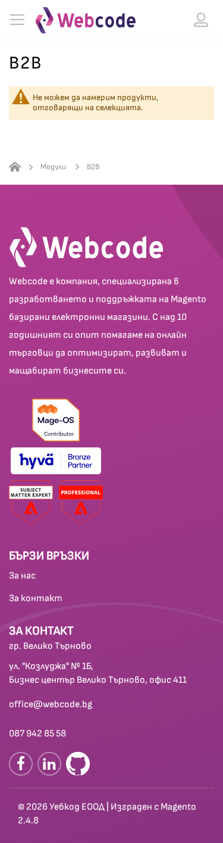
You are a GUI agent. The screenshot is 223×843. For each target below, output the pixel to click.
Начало (15, 167)
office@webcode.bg (50, 704)
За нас (22, 575)
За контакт (35, 598)
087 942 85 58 (37, 733)
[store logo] (85, 20)
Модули (54, 167)
